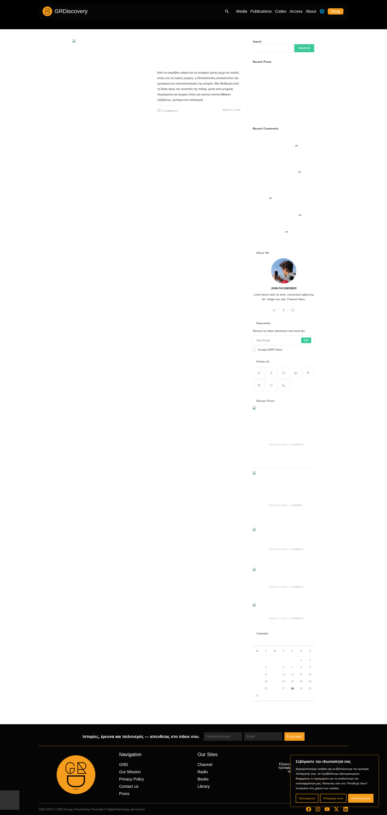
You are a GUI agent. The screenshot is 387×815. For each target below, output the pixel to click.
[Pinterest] (308, 373)
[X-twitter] (336, 809)
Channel (205, 764)
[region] (334, 781)
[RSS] (283, 385)
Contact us (128, 786)
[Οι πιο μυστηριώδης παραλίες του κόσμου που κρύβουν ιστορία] (259, 582)
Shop (335, 11)
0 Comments (170, 111)
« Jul (255, 703)
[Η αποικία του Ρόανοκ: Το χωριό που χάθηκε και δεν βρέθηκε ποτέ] (259, 544)
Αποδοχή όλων (360, 798)
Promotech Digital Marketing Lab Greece (118, 809)
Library (204, 786)
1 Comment (296, 505)
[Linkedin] (345, 809)
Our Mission (130, 772)
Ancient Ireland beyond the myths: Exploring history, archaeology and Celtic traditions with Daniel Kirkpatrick (283, 88)
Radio (203, 772)
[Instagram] (293, 310)
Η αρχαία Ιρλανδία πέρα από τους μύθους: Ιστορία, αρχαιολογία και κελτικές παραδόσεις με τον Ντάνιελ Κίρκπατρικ (283, 74)
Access (296, 11)
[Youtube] (271, 385)
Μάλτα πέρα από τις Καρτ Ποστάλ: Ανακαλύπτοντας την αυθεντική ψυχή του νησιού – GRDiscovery (282, 193)
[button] (227, 11)
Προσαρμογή (307, 798)
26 (274, 688)
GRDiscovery (71, 11)
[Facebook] (284, 310)
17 (257, 681)
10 (257, 674)
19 (274, 681)
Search (257, 41)
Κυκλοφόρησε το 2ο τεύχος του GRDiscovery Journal (283, 116)
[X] (274, 310)
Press (124, 793)
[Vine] (258, 385)
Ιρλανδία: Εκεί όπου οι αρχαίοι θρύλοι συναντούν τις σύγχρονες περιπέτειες (282, 236)
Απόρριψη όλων (333, 798)
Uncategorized (168, 42)
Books (203, 779)
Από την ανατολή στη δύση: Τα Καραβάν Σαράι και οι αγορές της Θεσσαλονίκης (198, 55)
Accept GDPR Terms (270, 349)
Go (306, 340)
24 (257, 688)
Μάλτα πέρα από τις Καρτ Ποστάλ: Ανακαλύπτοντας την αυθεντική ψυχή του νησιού (282, 176)
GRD (123, 764)
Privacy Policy (131, 779)
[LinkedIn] (295, 373)
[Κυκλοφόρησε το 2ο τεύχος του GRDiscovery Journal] (259, 613)
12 (274, 674)
